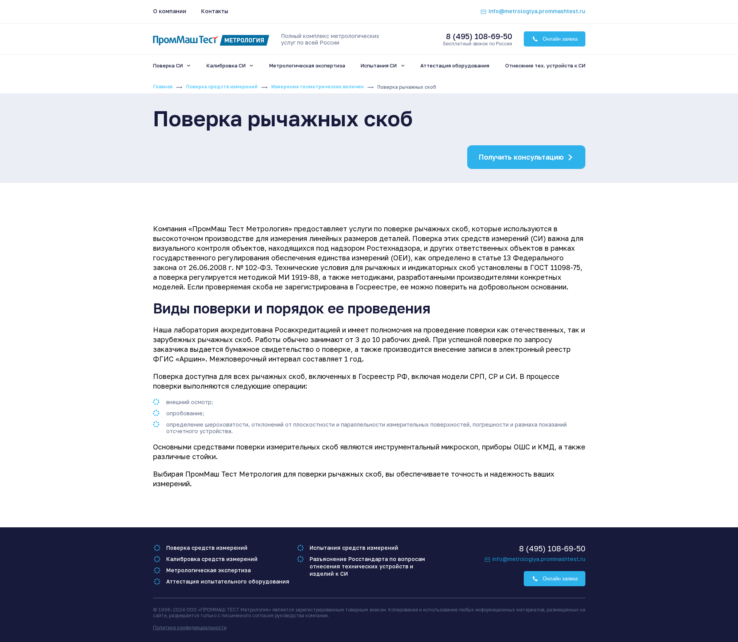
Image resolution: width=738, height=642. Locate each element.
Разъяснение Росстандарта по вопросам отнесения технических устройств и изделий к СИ (367, 566)
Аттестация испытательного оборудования (227, 581)
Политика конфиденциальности (190, 627)
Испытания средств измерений (354, 547)
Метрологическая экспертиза (208, 570)
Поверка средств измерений (222, 87)
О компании (169, 11)
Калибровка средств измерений (212, 559)
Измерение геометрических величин (317, 87)
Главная (162, 87)
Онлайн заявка (560, 39)
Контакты (214, 11)
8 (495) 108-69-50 (479, 36)
